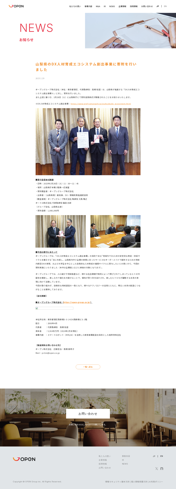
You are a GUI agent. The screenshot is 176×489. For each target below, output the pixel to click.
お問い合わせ (88, 413)
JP (157, 6)
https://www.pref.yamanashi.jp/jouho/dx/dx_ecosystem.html (101, 103)
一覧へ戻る (88, 367)
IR (123, 460)
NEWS (125, 464)
